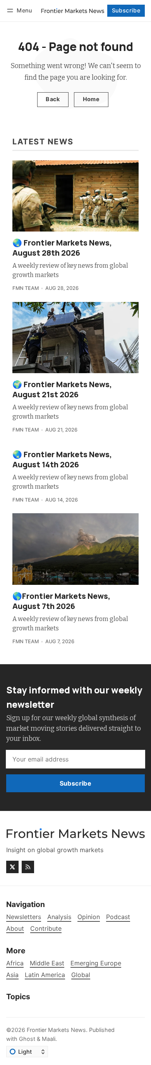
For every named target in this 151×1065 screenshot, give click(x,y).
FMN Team (25, 288)
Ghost (27, 1038)
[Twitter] (12, 867)
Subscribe (126, 10)
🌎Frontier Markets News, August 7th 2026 (61, 601)
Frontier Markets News (56, 1029)
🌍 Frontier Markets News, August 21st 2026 (62, 389)
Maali (48, 1038)
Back (53, 99)
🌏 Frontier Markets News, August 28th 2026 (62, 247)
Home (91, 99)
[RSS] (28, 867)
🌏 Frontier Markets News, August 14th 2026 (62, 459)
